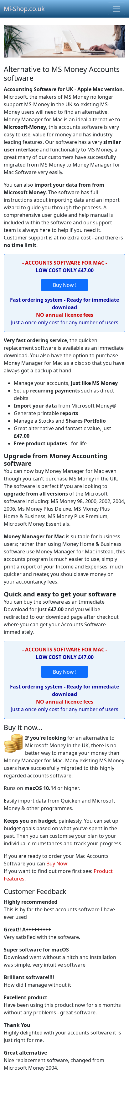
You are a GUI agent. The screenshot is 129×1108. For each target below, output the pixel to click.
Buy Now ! (64, 285)
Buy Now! (57, 863)
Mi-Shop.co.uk (24, 8)
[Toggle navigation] (116, 9)
